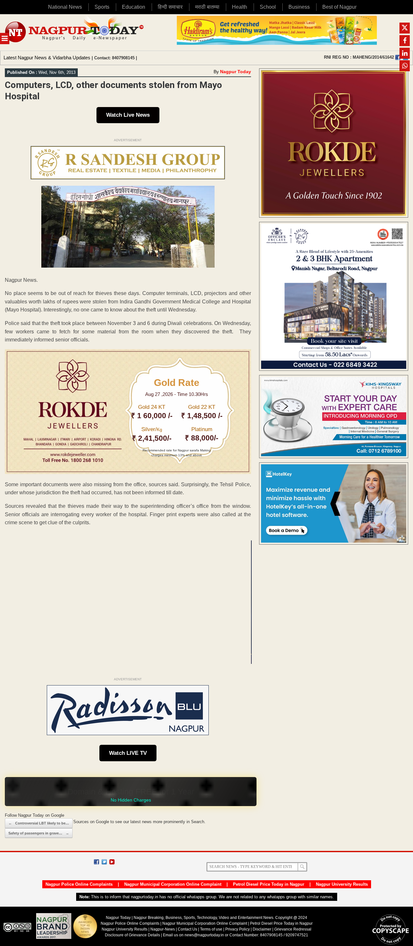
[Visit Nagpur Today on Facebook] (397, 57)
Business (299, 7)
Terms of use (211, 929)
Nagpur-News (162, 929)
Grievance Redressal (292, 929)
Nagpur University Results (342, 884)
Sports (102, 7)
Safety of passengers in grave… (38, 833)
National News (65, 7)
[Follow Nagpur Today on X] (104, 861)
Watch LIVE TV (128, 753)
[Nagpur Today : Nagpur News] (75, 32)
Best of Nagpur (339, 7)
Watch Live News (128, 115)
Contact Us (187, 929)
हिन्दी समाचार (170, 7)
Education (133, 7)
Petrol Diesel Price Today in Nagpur (268, 884)
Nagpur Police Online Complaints (79, 884)
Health (239, 7)
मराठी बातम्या (207, 7)
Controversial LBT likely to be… (38, 823)
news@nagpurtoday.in (204, 935)
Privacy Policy (237, 929)
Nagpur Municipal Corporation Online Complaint (172, 884)
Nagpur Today (235, 71)
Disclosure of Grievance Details (132, 935)
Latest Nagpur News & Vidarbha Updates (47, 57)
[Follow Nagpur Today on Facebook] (96, 861)
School (268, 7)
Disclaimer (262, 929)
